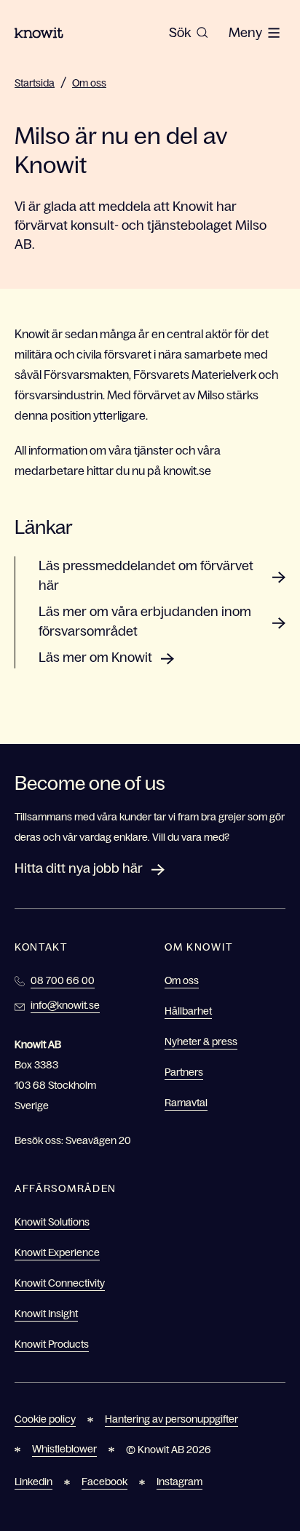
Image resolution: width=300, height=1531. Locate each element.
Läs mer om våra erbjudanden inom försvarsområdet (145, 621)
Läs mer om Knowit (95, 657)
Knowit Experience (57, 1252)
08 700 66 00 (63, 980)
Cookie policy (45, 1419)
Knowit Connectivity (60, 1283)
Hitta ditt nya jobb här (79, 868)
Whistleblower (64, 1449)
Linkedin (33, 1481)
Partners (184, 1072)
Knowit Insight (46, 1313)
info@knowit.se (65, 1005)
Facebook (104, 1481)
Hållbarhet (188, 1011)
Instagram (179, 1481)
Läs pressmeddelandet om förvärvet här (146, 576)
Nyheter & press (201, 1041)
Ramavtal (186, 1102)
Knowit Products (52, 1344)
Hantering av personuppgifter (171, 1419)
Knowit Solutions (52, 1222)
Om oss (89, 83)
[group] (188, 33)
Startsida (35, 83)
